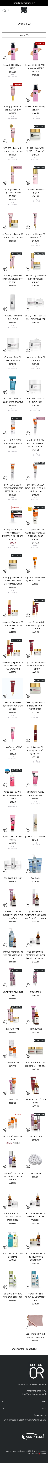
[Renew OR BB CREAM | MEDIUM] (35, 92)
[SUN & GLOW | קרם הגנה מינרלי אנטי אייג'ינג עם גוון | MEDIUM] (12, 471)
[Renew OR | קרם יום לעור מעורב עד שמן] (12, 92)
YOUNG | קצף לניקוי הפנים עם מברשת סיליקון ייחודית (13, 795)
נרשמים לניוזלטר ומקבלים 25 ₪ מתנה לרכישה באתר (25, 1419)
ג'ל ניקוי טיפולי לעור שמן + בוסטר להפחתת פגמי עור (13, 955)
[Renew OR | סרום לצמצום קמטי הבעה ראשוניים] (12, 175)
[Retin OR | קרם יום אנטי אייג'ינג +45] (35, 343)
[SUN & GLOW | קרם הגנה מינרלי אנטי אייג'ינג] (12, 426)
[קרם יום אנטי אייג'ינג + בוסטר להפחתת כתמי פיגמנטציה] (35, 1199)
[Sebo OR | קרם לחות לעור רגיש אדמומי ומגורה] (12, 384)
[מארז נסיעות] (12, 1085)
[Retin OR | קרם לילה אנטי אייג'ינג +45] (12, 343)
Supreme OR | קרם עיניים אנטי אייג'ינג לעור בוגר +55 (13, 705)
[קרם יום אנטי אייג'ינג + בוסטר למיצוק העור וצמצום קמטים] (12, 1199)
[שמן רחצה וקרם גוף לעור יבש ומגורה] (12, 1239)
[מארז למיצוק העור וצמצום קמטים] (35, 1085)
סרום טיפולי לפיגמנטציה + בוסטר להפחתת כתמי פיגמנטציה (13, 1176)
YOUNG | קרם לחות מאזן (35, 836)
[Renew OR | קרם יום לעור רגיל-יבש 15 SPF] (35, 134)
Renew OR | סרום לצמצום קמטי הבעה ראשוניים (13, 192)
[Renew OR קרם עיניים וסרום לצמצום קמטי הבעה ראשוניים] (12, 261)
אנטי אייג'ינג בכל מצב (13, 878)
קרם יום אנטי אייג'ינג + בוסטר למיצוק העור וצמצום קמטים (12, 1216)
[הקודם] (44, 3)
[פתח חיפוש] (9, 10)
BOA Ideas (32, 1453)
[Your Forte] (35, 864)
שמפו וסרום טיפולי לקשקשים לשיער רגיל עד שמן (35, 1297)
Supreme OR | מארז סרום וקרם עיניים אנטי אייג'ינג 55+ (35, 625)
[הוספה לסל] (5, 58)
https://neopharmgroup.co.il (33, 1394)
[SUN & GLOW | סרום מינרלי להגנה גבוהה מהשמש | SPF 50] (35, 426)
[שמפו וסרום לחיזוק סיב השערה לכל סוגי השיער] (12, 1279)
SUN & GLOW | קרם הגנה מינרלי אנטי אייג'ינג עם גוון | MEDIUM (13, 488)
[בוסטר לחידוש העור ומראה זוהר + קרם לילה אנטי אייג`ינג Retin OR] (35, 938)
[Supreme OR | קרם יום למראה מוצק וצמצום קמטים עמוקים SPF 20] (12, 563)
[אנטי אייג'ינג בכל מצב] (12, 864)
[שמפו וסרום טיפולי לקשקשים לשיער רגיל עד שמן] (35, 1279)
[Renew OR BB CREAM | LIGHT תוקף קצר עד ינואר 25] (35, 51)
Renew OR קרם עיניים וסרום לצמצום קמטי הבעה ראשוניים (12, 278)
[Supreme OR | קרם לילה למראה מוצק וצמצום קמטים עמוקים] (35, 688)
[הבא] (4, 3)
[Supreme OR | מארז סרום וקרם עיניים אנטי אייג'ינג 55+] (35, 608)
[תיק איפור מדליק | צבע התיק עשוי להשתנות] (35, 1320)
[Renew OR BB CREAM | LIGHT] (12, 51)
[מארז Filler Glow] (35, 1015)
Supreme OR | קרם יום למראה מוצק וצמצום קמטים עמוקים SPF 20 (12, 580)
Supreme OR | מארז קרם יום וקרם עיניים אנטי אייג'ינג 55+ (35, 665)
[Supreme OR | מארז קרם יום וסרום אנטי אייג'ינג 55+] (12, 608)
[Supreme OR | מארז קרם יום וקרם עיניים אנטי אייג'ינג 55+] (35, 648)
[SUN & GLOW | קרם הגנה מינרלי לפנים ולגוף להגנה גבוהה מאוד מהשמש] (35, 515)
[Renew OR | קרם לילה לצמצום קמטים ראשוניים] (12, 134)
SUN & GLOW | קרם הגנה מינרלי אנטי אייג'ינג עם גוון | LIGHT (35, 488)
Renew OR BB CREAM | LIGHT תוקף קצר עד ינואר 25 (35, 68)
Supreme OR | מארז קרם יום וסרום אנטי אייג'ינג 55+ (12, 625)
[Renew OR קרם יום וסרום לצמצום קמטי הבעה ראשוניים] (35, 261)
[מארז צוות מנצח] (35, 1122)
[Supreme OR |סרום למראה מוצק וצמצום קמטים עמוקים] (35, 733)
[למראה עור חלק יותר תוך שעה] (12, 978)
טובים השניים (35, 991)
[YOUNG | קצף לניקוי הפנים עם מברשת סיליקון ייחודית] (12, 778)
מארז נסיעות (13, 1099)
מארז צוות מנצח (35, 1136)
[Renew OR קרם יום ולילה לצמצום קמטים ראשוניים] (12, 220)
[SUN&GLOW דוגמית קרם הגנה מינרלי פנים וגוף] (35, 563)
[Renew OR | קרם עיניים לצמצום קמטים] (35, 220)
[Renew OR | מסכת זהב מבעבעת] (35, 175)
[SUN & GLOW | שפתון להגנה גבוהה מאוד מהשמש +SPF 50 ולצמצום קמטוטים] (12, 515)
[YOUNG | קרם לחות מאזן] (35, 822)
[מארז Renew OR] (12, 1015)
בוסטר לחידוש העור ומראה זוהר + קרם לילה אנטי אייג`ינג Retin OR (35, 955)
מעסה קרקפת (35, 1173)
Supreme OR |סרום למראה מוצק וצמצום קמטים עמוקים (35, 750)
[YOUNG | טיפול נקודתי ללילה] (12, 733)
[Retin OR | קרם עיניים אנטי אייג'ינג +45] (35, 384)
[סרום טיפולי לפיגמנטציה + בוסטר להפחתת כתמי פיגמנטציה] (12, 1159)
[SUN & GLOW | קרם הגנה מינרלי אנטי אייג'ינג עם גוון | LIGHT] (35, 471)
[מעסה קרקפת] (35, 1159)
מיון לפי (22, 35)
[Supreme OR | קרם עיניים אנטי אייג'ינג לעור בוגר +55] (12, 688)
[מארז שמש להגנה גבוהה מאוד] (12, 1122)
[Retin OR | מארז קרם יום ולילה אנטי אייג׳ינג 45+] (35, 301)
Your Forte (35, 878)
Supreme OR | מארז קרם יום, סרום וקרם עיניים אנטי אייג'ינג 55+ (12, 665)
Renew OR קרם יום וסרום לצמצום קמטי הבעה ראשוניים (35, 278)
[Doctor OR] (24, 10)
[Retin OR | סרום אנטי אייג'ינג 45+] (12, 301)
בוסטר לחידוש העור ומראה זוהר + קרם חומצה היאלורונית (13, 914)
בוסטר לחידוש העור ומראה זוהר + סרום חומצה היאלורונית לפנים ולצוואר (35, 914)
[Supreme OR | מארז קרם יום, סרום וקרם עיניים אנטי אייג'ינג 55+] (12, 648)
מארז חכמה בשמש (13, 1062)
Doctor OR (24, 1451)
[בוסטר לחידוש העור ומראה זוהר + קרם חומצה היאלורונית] (12, 897)
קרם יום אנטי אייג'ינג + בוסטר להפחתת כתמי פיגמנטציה (35, 1216)
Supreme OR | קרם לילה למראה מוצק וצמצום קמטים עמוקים (35, 705)
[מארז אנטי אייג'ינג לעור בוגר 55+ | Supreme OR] (35, 1048)
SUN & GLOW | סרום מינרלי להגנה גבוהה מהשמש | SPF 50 (35, 443)
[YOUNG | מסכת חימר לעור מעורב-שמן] (35, 778)
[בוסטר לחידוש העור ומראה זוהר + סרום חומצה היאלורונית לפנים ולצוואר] (35, 897)
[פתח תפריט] (44, 10)
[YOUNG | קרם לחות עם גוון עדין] (12, 822)
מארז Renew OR (12, 1028)
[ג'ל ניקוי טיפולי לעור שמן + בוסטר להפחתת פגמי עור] (12, 938)
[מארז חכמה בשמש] (12, 1048)
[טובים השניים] (35, 978)
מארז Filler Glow (35, 1028)
